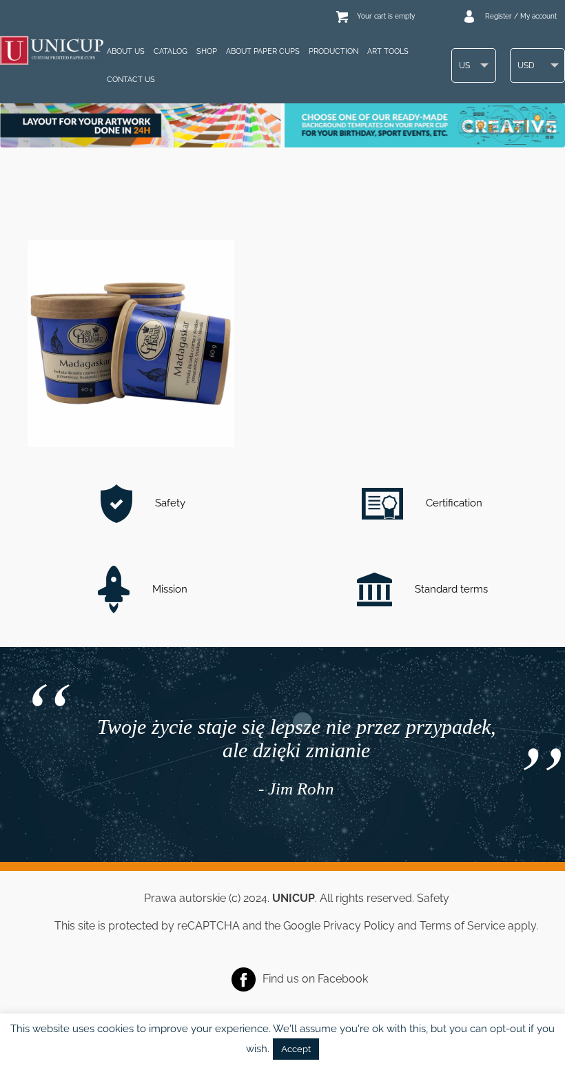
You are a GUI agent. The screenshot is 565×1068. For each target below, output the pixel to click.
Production (333, 51)
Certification (452, 503)
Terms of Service (462, 925)
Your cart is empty (386, 16)
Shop (206, 51)
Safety (168, 503)
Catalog (170, 51)
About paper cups (263, 51)
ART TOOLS (388, 51)
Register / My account (521, 16)
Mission (168, 589)
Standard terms (450, 589)
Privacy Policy (359, 925)
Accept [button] (296, 1049)
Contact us (131, 79)
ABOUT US (126, 51)
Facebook (343, 978)
